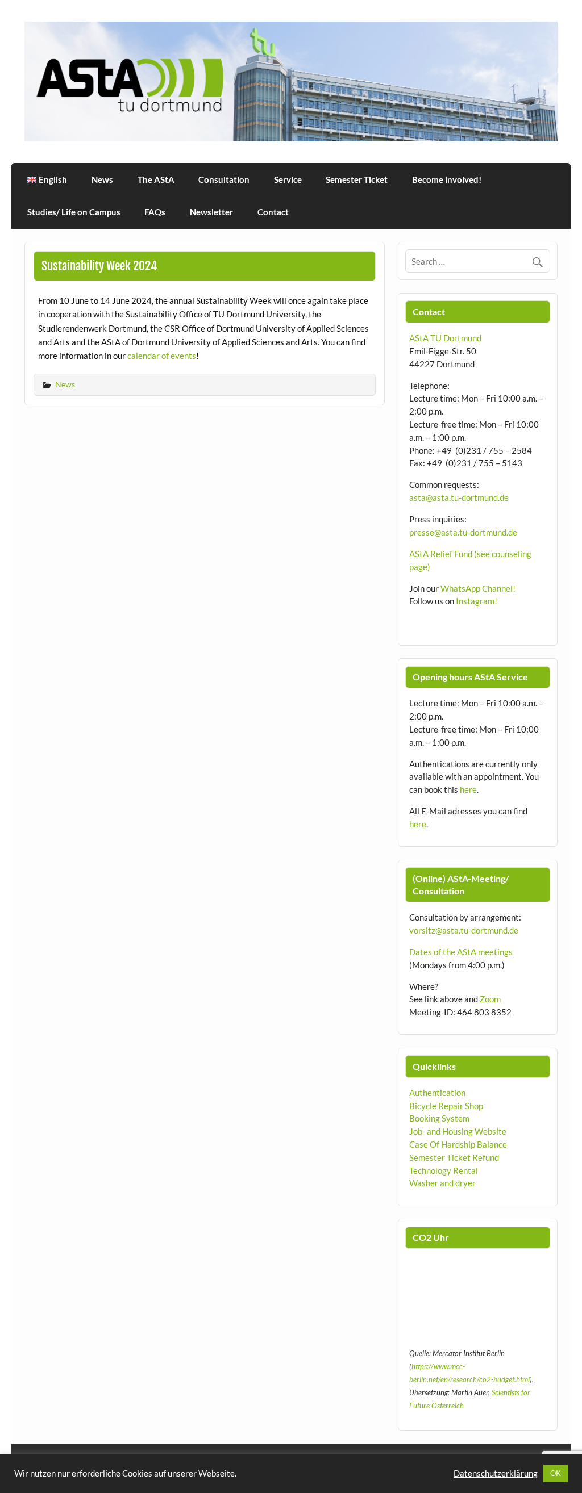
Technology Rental (443, 1170)
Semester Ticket (357, 179)
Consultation (224, 179)
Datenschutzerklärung (496, 1473)
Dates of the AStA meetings (461, 952)
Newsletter (211, 212)
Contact (273, 212)
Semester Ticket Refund (454, 1157)
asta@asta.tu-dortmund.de (459, 497)
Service (288, 179)
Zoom (490, 999)
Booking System (439, 1118)
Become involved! (446, 179)
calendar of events (161, 355)
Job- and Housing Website (457, 1131)
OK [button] (555, 1473)
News (102, 179)
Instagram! (476, 601)
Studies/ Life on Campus (73, 212)
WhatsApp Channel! (478, 588)
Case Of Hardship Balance (458, 1144)
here (468, 789)
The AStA (156, 179)
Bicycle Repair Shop (446, 1106)
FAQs (154, 212)
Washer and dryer (442, 1183)
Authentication (437, 1093)
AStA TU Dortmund (445, 338)
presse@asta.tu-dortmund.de (463, 532)
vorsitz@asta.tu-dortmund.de (463, 930)
